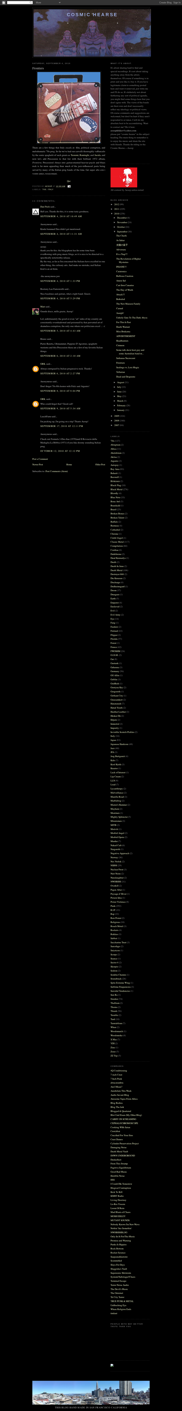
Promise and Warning (121, 1240)
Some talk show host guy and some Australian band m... (130, 351)
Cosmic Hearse (92, 14)
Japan (113, 740)
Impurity (115, 728)
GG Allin (115, 675)
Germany (115, 671)
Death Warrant (123, 326)
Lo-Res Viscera (118, 1204)
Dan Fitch (45, 206)
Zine (113, 1047)
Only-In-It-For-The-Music (123, 1236)
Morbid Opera (117, 837)
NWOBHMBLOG (119, 1232)
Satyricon (115, 950)
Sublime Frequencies (121, 986)
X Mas (114, 1039)
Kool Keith (116, 764)
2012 (117, 204)
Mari (42, 306)
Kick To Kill (116, 1192)
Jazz (113, 748)
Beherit (114, 473)
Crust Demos (117, 1139)
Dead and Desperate (125, 376)
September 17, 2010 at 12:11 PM (61, 426)
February (121, 405)
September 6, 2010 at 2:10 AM (60, 355)
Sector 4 (114, 962)
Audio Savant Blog (120, 1094)
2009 (117, 415)
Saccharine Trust (118, 942)
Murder (114, 841)
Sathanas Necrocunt (125, 358)
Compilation (117, 545)
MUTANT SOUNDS (120, 1220)
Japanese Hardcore (119, 744)
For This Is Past (123, 322)
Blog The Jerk (117, 1107)
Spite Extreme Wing (120, 982)
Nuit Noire (116, 873)
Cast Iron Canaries (125, 285)
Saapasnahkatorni (119, 1256)
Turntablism (116, 1023)
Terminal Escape (118, 1280)
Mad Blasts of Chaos (120, 1212)
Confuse (115, 550)
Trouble (114, 1015)
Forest (113, 643)
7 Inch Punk (116, 1078)
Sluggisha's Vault (119, 1268)
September (122, 231)
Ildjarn (114, 719)
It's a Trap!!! (121, 254)
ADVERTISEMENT (125, 336)
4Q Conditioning (119, 1070)
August (121, 382)
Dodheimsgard (118, 586)
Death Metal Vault (119, 1151)
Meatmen (115, 812)
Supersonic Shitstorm (121, 1272)
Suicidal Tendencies (120, 990)
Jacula (98, 155)
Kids (113, 760)
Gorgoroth (116, 691)
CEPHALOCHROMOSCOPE (124, 1123)
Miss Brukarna (123, 331)
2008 (117, 420)
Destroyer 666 (117, 574)
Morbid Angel (117, 833)
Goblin (114, 679)
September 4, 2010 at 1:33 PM (60, 281)
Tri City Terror (117, 1297)
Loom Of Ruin (117, 1208)
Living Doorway (118, 1200)
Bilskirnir (115, 481)
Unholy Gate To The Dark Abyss (131, 317)
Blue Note (115, 497)
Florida (114, 638)
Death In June (117, 566)
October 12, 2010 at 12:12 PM (60, 450)
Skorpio (114, 966)
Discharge (115, 582)
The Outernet (117, 1293)
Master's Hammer (119, 804)
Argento (114, 460)
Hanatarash (116, 703)
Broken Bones (117, 513)
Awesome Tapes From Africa (124, 1098)
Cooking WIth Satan (120, 1127)
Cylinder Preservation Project (125, 1143)
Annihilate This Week (121, 1090)
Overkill (115, 885)
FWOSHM (115, 651)
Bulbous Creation (124, 276)
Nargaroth (115, 849)
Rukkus (114, 934)
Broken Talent (117, 517)
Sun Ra (114, 994)
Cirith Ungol (117, 537)
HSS (113, 1179)
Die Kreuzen (116, 578)
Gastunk (115, 663)
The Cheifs (121, 235)
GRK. (43, 363)
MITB (113, 825)
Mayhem (115, 808)
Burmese (115, 525)
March (120, 400)
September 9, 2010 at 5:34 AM (60, 408)
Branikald (115, 505)
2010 (117, 213)
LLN (113, 780)
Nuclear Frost (117, 869)
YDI (112, 1043)
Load (113, 784)
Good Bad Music (119, 1171)
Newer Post (37, 464)
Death (113, 562)
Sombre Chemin (118, 974)
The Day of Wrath (124, 289)
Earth (113, 598)
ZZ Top (114, 1055)
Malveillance (117, 792)
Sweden (114, 998)
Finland (114, 630)
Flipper (114, 635)
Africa (113, 448)
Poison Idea (116, 897)
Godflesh (115, 683)
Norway (114, 857)
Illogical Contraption (121, 1187)
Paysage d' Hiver (118, 893)
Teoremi (75, 155)
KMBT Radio (117, 1195)
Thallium (115, 1003)
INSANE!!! (121, 266)
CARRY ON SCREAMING (123, 1119)
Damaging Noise (119, 1147)
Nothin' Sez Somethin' (121, 1228)
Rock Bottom (117, 1248)
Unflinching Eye (118, 1305)
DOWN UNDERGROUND (123, 1155)
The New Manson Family (128, 303)
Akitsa (114, 457)
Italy (50, 189)
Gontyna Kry (117, 687)
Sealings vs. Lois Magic (127, 367)
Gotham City (117, 695)
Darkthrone (116, 554)
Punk (113, 905)
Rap (112, 913)
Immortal (115, 723)
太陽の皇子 (122, 244)
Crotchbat (115, 1131)
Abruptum (115, 444)
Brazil (113, 509)
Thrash (114, 1011)
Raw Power (116, 918)
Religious (115, 922)
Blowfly (114, 493)
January (121, 410)
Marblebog (116, 800)
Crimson (120, 345)
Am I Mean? (116, 1086)
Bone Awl (115, 501)
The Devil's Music (119, 1289)
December (122, 217)
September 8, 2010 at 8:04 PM (60, 390)
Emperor (115, 602)
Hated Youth (117, 707)
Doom (113, 590)
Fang (113, 622)
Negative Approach (120, 853)
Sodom (114, 970)
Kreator (114, 768)
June (119, 391)
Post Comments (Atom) (57, 471)
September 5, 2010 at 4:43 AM (60, 330)
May (119, 396)
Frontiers (120, 362)
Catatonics (121, 271)
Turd (113, 1019)
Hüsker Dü (116, 715)
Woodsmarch (117, 1031)
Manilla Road (117, 796)
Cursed (119, 308)
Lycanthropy (117, 788)
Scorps (114, 954)
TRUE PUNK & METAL (122, 1301)
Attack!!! (120, 294)
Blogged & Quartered (121, 1111)
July (119, 386)
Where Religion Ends (121, 1309)
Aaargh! (120, 313)
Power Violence (118, 901)
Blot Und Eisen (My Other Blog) (126, 1115)
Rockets (114, 930)
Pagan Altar (116, 889)
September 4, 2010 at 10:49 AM (61, 216)
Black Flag (116, 485)
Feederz (114, 626)
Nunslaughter (117, 877)
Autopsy (115, 465)
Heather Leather (118, 711)
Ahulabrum (116, 452)
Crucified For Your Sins (122, 1135)
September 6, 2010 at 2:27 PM (60, 373)
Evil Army (116, 614)
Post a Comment (40, 458)
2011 (117, 209)
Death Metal (116, 570)
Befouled (120, 299)
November (122, 222)
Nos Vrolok (116, 861)
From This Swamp (119, 1163)
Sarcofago (115, 946)
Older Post (100, 464)
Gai (112, 659)
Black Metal (116, 489)
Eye (112, 618)
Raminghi (84, 155)
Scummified (116, 1260)
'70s (44, 189)
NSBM (114, 865)
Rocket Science (118, 1252)
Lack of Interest (118, 772)
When (113, 1027)
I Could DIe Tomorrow (121, 1183)
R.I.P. (113, 910)
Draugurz (115, 594)
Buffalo (114, 521)
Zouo (113, 1051)
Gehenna (115, 667)
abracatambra (117, 1082)
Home (69, 464)
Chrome (114, 533)
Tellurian (120, 372)
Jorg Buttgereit (118, 756)
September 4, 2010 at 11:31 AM (61, 233)
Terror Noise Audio (120, 1285)
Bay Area (115, 469)
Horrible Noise (118, 1175)
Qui (69, 181)
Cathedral (115, 529)
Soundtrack (116, 978)
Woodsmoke (116, 1035)
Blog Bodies (117, 1102)
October (121, 226)
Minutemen (116, 820)
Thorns (114, 1007)
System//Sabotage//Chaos (123, 1276)
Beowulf (115, 477)
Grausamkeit (117, 699)
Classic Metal (117, 541)
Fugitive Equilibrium (121, 1167)
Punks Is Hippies (119, 1244)
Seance (114, 958)
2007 (117, 425)
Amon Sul (121, 280)
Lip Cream (116, 776)
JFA (112, 752)
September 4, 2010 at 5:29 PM (60, 298)
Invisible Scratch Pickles (122, 732)
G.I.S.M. (114, 655)
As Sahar (120, 240)
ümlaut (114, 1313)
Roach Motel (117, 926)
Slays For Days (118, 1264)
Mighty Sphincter (119, 816)
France (114, 647)
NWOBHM (116, 881)
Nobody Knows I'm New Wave (125, 1224)
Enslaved (115, 606)
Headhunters (122, 340)
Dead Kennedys (118, 558)
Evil (113, 610)
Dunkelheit (116, 1159)
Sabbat (114, 938)
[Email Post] (69, 186)
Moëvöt (114, 829)
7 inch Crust (116, 1074)
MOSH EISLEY (118, 1216)
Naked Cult (116, 845)
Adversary (121, 249)
